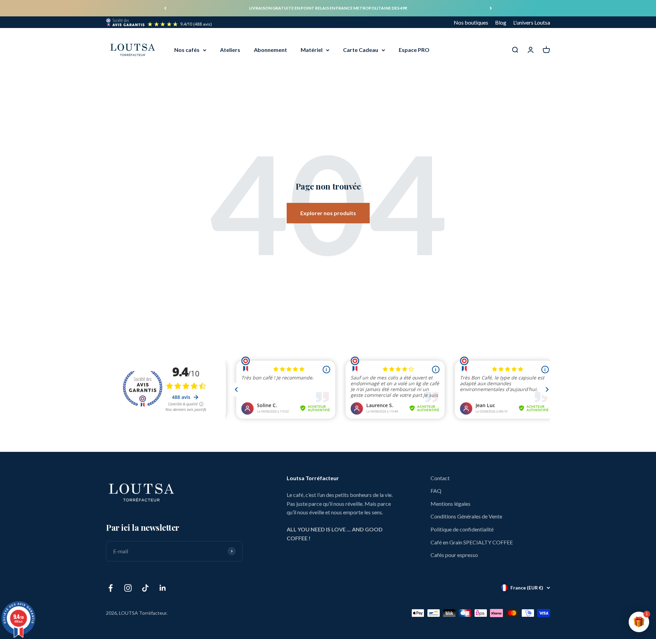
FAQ (435, 490)
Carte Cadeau (360, 50)
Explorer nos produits (328, 213)
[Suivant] (491, 8)
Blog (500, 22)
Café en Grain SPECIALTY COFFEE (471, 542)
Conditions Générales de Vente (466, 516)
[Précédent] (165, 8)
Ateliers (230, 50)
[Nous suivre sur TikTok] (145, 588)
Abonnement (270, 50)
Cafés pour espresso (454, 555)
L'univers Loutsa (531, 22)
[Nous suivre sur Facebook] (110, 588)
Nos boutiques (471, 22)
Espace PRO (414, 50)
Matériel (312, 50)
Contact (440, 478)
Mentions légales (450, 503)
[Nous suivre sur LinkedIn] (162, 588)
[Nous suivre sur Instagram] (128, 588)
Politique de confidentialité (462, 529)
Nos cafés (187, 50)
